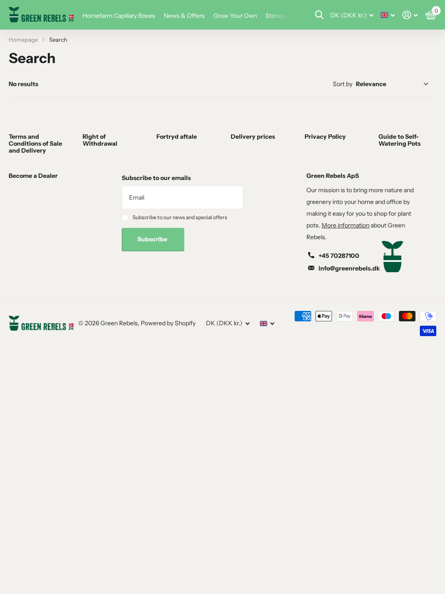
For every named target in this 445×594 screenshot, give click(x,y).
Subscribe (153, 239)
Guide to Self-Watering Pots (400, 140)
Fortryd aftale (176, 136)
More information (345, 225)
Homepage (23, 39)
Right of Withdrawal (100, 140)
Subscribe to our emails (156, 178)
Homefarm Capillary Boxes (119, 16)
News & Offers (184, 16)
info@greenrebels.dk (349, 268)
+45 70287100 (339, 256)
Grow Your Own (235, 16)
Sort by (342, 84)
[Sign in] (410, 15)
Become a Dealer (33, 176)
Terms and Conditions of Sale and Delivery (35, 143)
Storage (276, 16)
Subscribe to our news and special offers (180, 217)
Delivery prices (253, 136)
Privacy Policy (325, 136)
